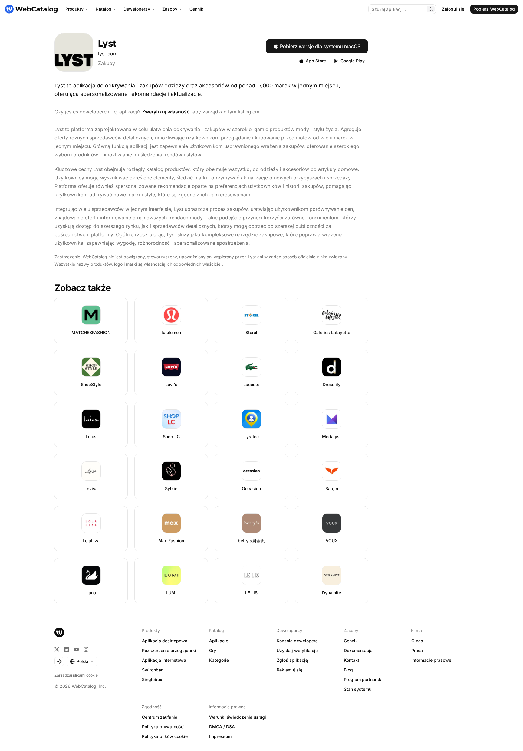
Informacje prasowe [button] (431, 660)
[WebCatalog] (59, 632)
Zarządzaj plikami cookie (76, 675)
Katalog (103, 8)
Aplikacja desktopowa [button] (164, 640)
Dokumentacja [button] (358, 650)
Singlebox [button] (152, 679)
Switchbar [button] (152, 669)
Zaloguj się (453, 8)
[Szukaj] (430, 9)
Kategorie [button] (219, 660)
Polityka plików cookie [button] (165, 736)
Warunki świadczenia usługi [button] (237, 717)
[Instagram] (86, 649)
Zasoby (169, 8)
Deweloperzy (136, 8)
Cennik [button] (351, 640)
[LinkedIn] (66, 649)
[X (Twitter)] (56, 649)
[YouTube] (76, 649)
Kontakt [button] (351, 660)
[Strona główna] (31, 9)
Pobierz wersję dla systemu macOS (320, 46)
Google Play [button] (352, 60)
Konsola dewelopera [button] (297, 640)
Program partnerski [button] (363, 679)
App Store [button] (316, 60)
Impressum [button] (220, 736)
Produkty (74, 8)
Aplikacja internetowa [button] (164, 660)
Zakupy (106, 63)
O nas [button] (417, 640)
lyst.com (107, 54)
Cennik (196, 8)
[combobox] (82, 661)
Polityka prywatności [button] (163, 726)
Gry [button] (212, 650)
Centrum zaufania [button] (159, 717)
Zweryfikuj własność (165, 112)
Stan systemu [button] (357, 689)
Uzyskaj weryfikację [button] (297, 650)
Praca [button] (417, 650)
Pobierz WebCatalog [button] (494, 8)
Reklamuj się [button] (289, 669)
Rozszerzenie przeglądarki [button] (169, 650)
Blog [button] (348, 669)
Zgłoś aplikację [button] (292, 660)
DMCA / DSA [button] (222, 726)
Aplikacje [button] (218, 640)
